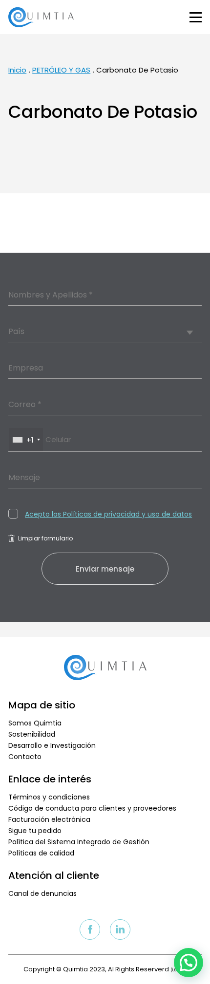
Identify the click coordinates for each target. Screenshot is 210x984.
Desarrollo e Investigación (52, 745)
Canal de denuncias (42, 893)
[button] (188, 962)
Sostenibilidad (31, 734)
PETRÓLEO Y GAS (61, 70)
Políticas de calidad (41, 853)
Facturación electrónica (49, 819)
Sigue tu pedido (35, 830)
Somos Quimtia (35, 723)
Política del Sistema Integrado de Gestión (78, 842)
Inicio (17, 70)
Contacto (25, 756)
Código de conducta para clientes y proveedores (92, 808)
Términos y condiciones (49, 797)
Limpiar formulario (45, 538)
